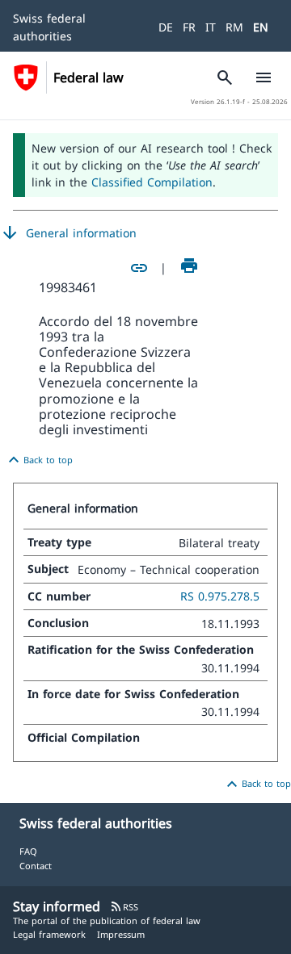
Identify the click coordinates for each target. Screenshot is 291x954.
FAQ (28, 851)
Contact (35, 866)
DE (165, 27)
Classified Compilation (152, 182)
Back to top (38, 460)
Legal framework (49, 934)
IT (210, 27)
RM (234, 27)
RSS (124, 907)
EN (260, 27)
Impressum (121, 934)
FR (189, 27)
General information (68, 233)
